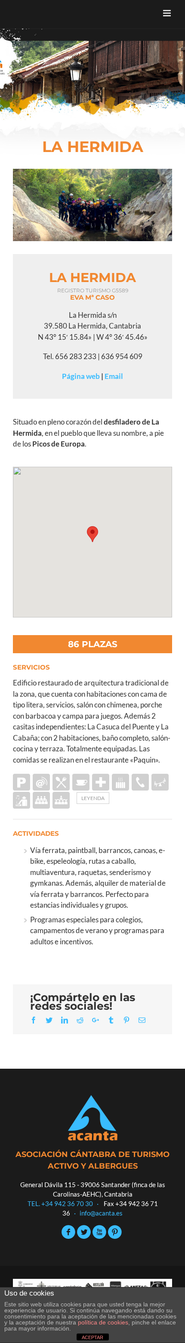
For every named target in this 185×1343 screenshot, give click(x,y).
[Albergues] (92, 74)
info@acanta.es (101, 1213)
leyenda (93, 798)
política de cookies (103, 1322)
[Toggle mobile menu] (167, 13)
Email (114, 376)
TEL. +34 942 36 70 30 (60, 1203)
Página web (81, 376)
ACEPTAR (92, 1337)
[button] (92, 534)
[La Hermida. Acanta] (92, 205)
